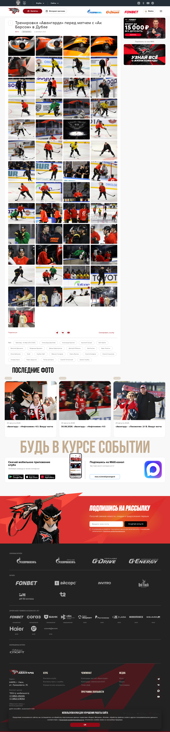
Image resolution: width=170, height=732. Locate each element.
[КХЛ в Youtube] (148, 3)
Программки (124, 685)
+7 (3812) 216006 (17, 696)
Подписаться (135, 524)
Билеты (34, 11)
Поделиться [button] (12, 332)
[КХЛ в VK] (138, 3)
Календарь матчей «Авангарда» (94, 678)
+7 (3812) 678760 (17, 699)
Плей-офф (85, 685)
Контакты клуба (49, 678)
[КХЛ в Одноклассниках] (143, 3)
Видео (122, 682)
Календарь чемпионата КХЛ (93, 682)
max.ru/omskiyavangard (105, 477)
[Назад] (10, 23)
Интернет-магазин (57, 11)
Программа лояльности (92, 692)
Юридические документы (54, 685)
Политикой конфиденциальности (114, 531)
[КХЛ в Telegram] (152, 3)
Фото (121, 678)
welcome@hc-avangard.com (22, 709)
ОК (85, 725)
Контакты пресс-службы (53, 682)
